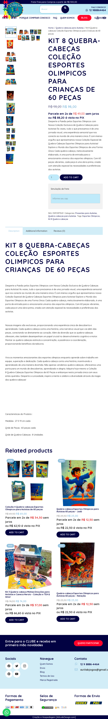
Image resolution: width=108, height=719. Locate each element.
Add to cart (71, 177)
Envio (42, 668)
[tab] (14, 231)
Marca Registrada (49, 680)
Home (51, 28)
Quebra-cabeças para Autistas (70, 28)
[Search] (65, 9)
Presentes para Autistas (86, 213)
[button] (7, 712)
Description (13, 231)
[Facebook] (9, 666)
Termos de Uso (47, 676)
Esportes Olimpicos (91, 216)
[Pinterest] (9, 674)
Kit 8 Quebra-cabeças (58, 219)
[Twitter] (16, 666)
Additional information (36, 231)
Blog (42, 672)
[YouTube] (16, 674)
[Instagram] (24, 666)
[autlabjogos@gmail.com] (77, 669)
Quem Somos (46, 664)
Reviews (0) (59, 231)
